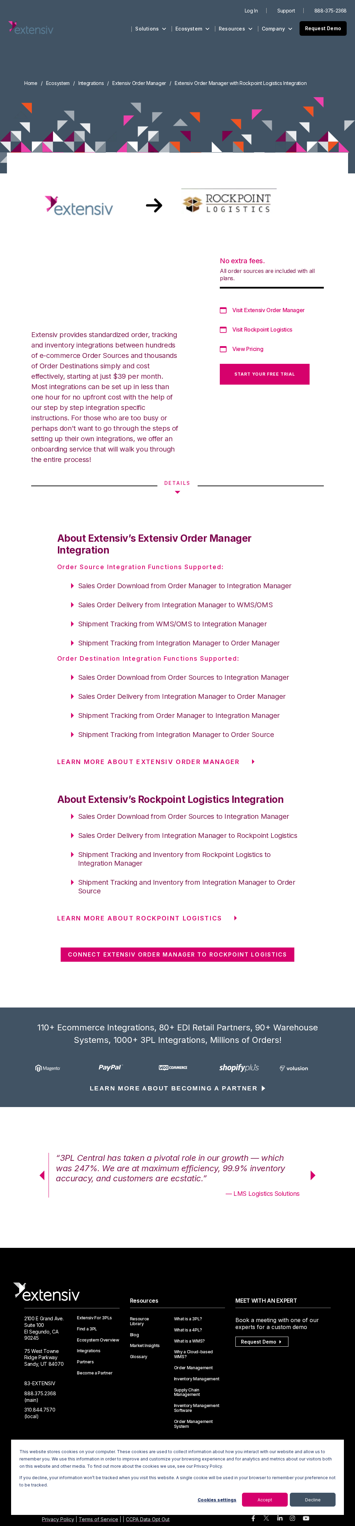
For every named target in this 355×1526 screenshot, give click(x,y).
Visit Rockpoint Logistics (262, 329)
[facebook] (253, 1518)
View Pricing (247, 348)
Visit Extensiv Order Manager (268, 310)
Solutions (147, 29)
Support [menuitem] (286, 11)
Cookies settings (217, 1499)
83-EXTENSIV (39, 1383)
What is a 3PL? (188, 1319)
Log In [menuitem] (251, 11)
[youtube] (306, 1518)
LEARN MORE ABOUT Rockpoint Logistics (139, 918)
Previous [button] (39, 1175)
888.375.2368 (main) (40, 1396)
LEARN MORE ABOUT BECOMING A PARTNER (174, 1088)
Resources (232, 29)
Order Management (193, 1367)
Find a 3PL (87, 1329)
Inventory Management (196, 1379)
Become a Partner (94, 1373)
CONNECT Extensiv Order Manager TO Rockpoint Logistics (177, 954)
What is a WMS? (189, 1341)
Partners (85, 1362)
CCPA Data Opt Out (148, 1519)
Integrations (91, 83)
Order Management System (193, 1424)
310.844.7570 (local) (39, 1413)
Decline (313, 1499)
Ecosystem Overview (98, 1340)
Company (274, 29)
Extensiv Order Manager (139, 83)
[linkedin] (280, 1518)
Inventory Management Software (196, 1408)
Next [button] (315, 1175)
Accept (265, 1499)
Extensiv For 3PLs (94, 1317)
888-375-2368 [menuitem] (330, 11)
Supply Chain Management (187, 1392)
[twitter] (266, 1520)
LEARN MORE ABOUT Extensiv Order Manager (148, 761)
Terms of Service (98, 1519)
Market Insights (145, 1345)
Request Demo (323, 28)
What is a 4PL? (188, 1330)
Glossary (138, 1356)
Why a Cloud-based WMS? (193, 1354)
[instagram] (292, 1518)
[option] (55, 1068)
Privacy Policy (58, 1519)
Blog (134, 1334)
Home (30, 83)
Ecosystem (189, 29)
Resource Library (139, 1321)
